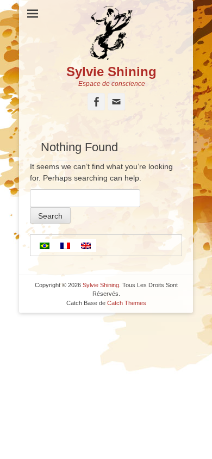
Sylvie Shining (111, 71)
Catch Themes (126, 303)
